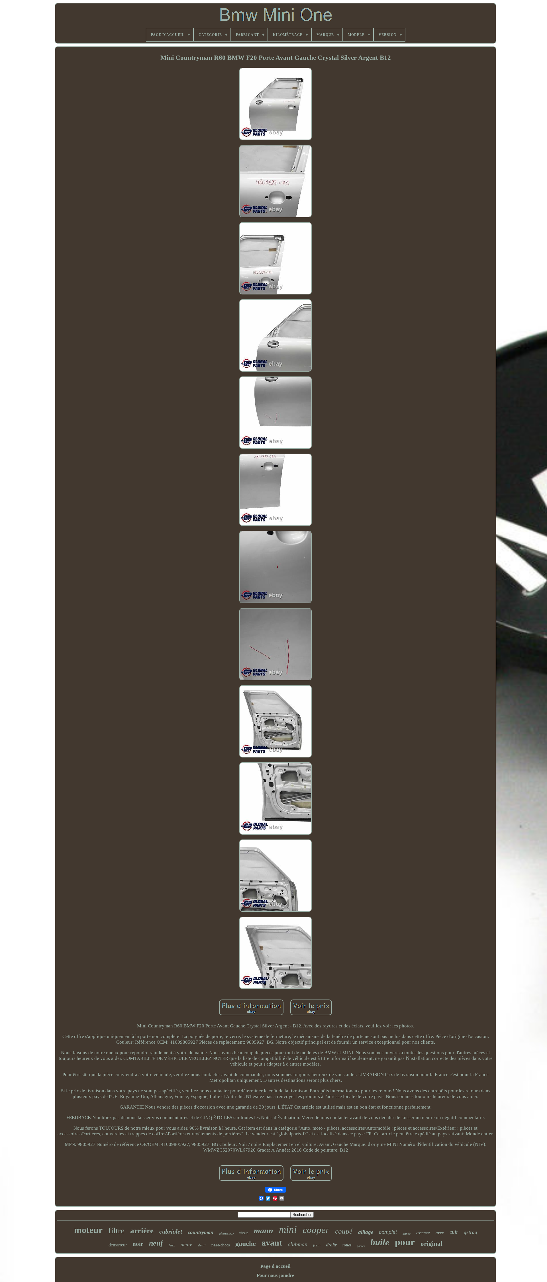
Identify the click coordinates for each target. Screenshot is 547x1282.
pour (405, 1242)
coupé (343, 1231)
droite (331, 1244)
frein (317, 1245)
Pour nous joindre (275, 1275)
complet (388, 1232)
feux (172, 1245)
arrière (142, 1230)
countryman (200, 1232)
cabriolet (170, 1231)
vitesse (243, 1233)
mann (263, 1230)
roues (346, 1245)
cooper (316, 1230)
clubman (297, 1244)
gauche (245, 1243)
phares (361, 1246)
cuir (454, 1232)
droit (202, 1245)
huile (379, 1242)
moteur (88, 1230)
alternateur (226, 1233)
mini (288, 1229)
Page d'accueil (275, 1266)
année (407, 1233)
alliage (365, 1232)
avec (440, 1232)
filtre (116, 1230)
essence (423, 1232)
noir (137, 1243)
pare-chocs (220, 1245)
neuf (156, 1243)
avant (272, 1242)
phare (186, 1244)
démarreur (118, 1244)
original (431, 1243)
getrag (470, 1232)
